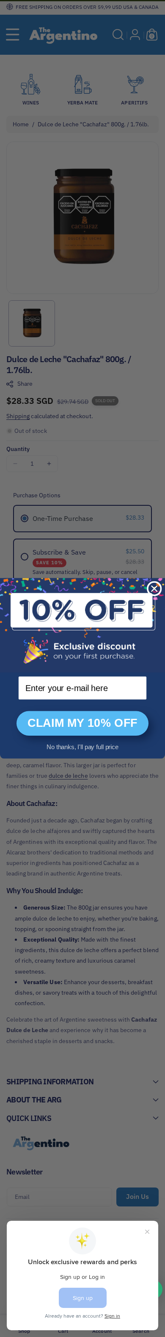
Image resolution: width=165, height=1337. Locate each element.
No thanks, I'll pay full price (82, 747)
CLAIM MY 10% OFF (82, 723)
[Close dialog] (154, 588)
